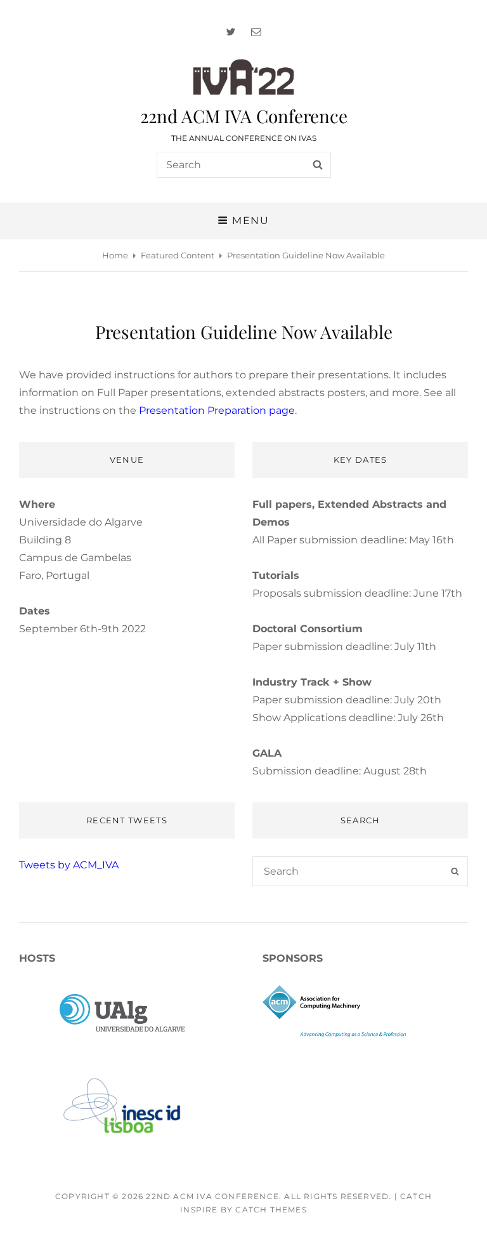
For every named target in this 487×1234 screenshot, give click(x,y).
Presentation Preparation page (217, 410)
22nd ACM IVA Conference (243, 116)
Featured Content (177, 255)
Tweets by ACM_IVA (69, 865)
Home (115, 255)
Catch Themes (270, 1209)
